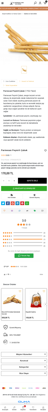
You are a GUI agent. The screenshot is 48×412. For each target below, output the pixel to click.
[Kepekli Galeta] (36, 299)
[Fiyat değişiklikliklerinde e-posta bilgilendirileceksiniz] (35, 210)
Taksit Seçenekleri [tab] (11, 85)
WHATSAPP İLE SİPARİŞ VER (25, 188)
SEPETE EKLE (32, 181)
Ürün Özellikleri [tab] (10, 81)
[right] (45, 304)
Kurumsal (24, 361)
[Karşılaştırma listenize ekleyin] (28, 210)
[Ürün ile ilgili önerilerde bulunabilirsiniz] (43, 210)
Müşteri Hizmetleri (24, 354)
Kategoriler (24, 367)
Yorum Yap (25, 256)
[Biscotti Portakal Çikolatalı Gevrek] (12, 299)
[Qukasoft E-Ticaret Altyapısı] (24, 402)
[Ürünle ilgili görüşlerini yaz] (20, 210)
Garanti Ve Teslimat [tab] (28, 81)
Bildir (41, 274)
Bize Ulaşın (24, 373)
